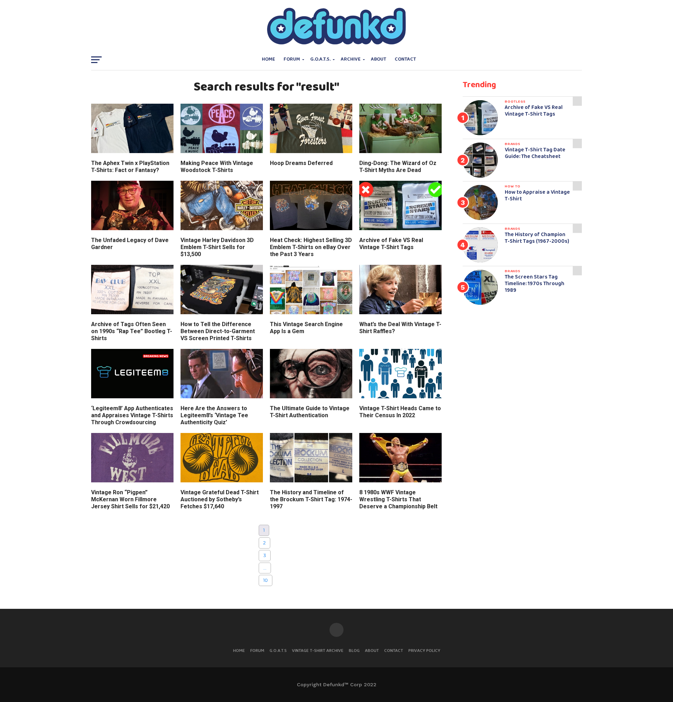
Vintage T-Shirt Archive (318, 650)
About (378, 59)
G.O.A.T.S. (320, 59)
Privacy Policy (424, 650)
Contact (405, 59)
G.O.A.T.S (278, 650)
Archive (351, 59)
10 (265, 580)
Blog (354, 650)
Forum (292, 59)
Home (268, 59)
